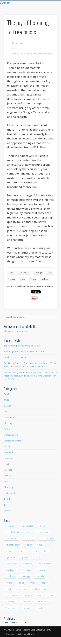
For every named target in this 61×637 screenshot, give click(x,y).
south (39, 595)
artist (6, 399)
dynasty (23, 551)
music (49, 53)
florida (46, 551)
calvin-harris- (12, 538)
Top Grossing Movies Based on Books (22, 345)
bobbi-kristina (13, 532)
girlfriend (11, 557)
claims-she (29, 538)
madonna (11, 576)
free (12, 272)
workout (27, 608)
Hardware (8, 458)
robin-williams (39, 589)
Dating (7, 429)
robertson (22, 589)
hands (37, 557)
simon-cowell (12, 595)
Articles (15, 53)
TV (5, 504)
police (21, 582)
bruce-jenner (43, 532)
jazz (50, 272)
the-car (52, 595)
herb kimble (12, 563)
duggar (10, 551)
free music (24, 272)
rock (34, 279)
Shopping (8, 487)
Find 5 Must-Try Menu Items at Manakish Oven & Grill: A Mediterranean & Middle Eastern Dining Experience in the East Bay (30, 376)
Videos (7, 510)
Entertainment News (29, 53)
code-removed (47, 538)
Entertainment (11, 434)
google (39, 272)
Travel (7, 499)
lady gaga (41, 570)
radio (33, 582)
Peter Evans (17, 43)
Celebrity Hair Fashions (15, 357)
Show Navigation (49, 29)
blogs (6, 411)
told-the (26, 601)
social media (10, 493)
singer (27, 595)
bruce (28, 532)
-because (11, 526)
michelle (40, 576)
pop (23, 279)
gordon (25, 557)
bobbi (42, 526)
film (35, 551)
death (41, 544)
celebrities (9, 417)
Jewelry (7, 475)
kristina (27, 570)
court (29, 544)
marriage (26, 576)
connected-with (13, 544)
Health (7, 463)
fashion (7, 446)
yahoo (45, 279)
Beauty (7, 405)
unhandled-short (44, 601)
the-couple (11, 601)
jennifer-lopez (45, 563)
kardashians (12, 570)
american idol (27, 526)
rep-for (45, 582)
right (9, 589)
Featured (8, 452)
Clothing (8, 423)
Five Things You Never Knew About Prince (24, 351)
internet (42, 53)
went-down (12, 608)
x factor (41, 608)
